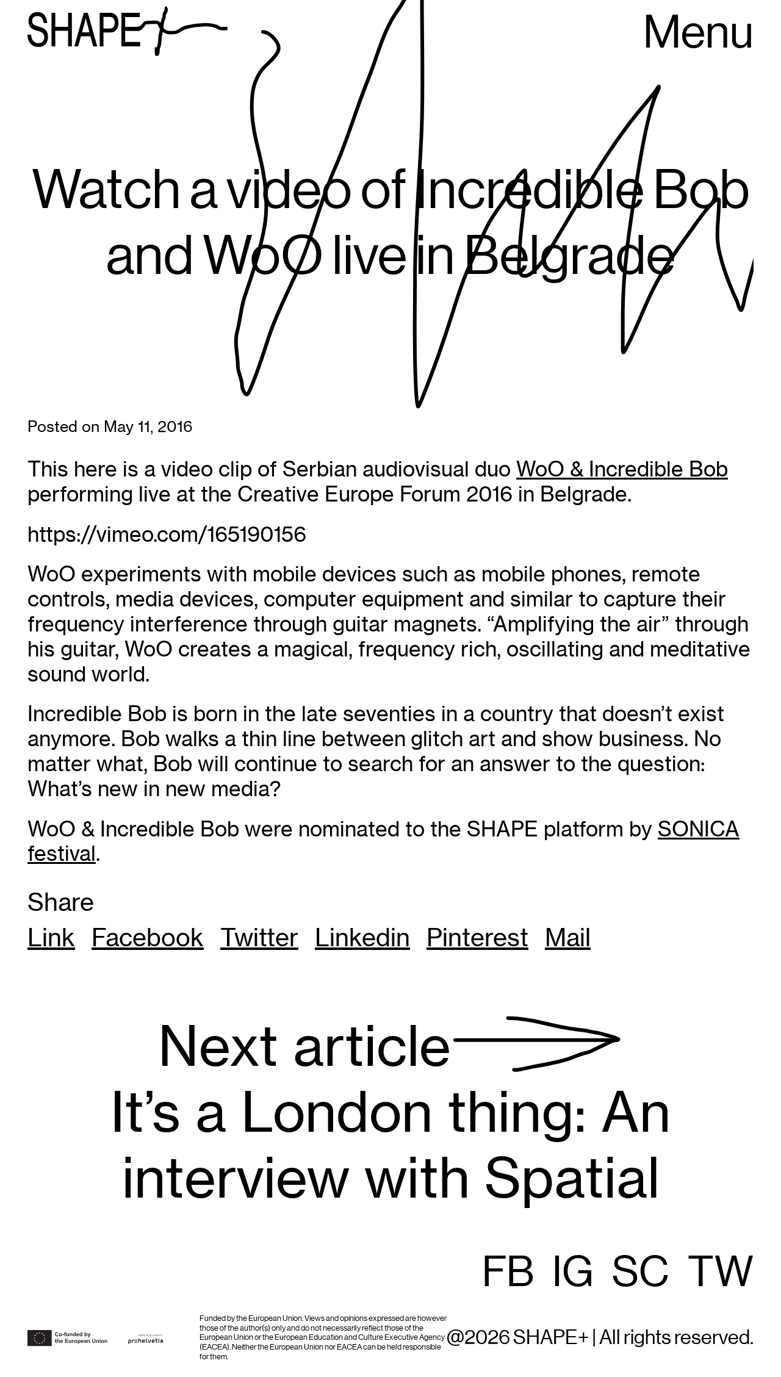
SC (640, 1273)
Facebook (148, 937)
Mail (568, 937)
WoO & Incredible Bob (622, 468)
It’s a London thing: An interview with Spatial (390, 1112)
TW (721, 1273)
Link (51, 937)
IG (573, 1273)
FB (508, 1273)
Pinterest (477, 937)
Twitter (259, 937)
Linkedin (362, 937)
